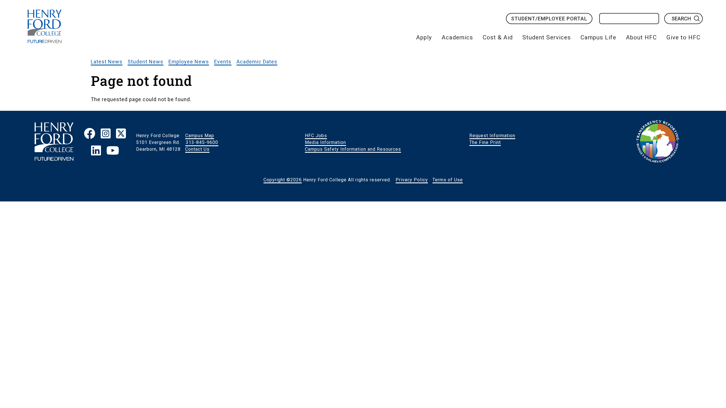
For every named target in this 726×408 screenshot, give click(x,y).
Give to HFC (683, 37)
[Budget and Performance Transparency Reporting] (657, 142)
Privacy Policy (412, 179)
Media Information (325, 142)
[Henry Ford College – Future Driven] (54, 142)
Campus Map (199, 135)
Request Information (492, 135)
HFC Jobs (316, 135)
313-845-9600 (202, 142)
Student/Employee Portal (549, 19)
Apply (424, 37)
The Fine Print (485, 142)
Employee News (188, 62)
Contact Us (197, 149)
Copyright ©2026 (282, 179)
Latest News (107, 62)
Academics (457, 37)
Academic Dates (257, 62)
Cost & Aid (498, 37)
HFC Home (44, 26)
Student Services (546, 37)
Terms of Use (447, 179)
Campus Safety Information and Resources (353, 149)
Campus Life (598, 37)
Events (222, 62)
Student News (145, 62)
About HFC (641, 37)
